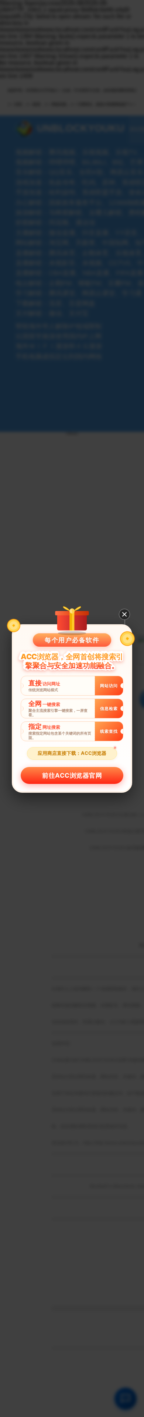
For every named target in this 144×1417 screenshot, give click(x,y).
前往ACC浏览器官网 (72, 775)
